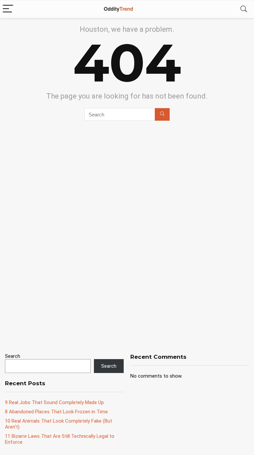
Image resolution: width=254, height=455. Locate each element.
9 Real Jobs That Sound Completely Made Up (54, 402)
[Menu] (8, 9)
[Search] (244, 9)
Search (12, 356)
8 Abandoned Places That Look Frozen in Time (56, 412)
